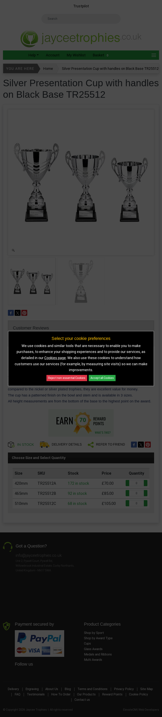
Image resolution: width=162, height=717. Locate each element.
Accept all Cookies (102, 377)
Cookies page (55, 358)
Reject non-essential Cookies (66, 377)
